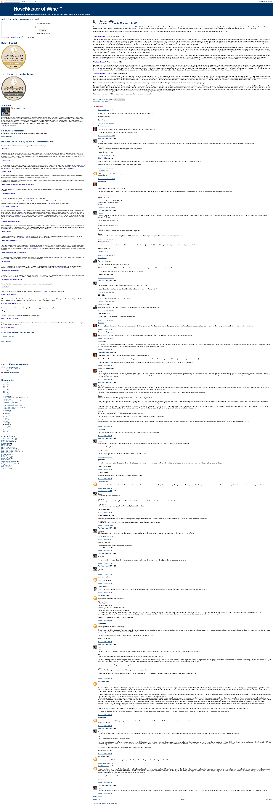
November (7, 410)
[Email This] (115, 100)
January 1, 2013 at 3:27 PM (105, 426)
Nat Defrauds (7, 399)
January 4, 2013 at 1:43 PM (105, 782)
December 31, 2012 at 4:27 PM (106, 301)
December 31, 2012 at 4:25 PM (106, 292)
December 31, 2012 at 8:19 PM (106, 320)
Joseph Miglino (103, 110)
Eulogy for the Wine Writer (11, 402)
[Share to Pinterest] (123, 100)
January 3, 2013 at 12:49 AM (105, 620)
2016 (5, 387)
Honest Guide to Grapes (8, 447)
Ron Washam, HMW (105, 138)
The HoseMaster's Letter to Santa (13, 405)
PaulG (100, 586)
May (6, 419)
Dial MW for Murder (7, 444)
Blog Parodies (5, 443)
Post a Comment (97, 796)
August (6, 415)
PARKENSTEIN (5, 458)
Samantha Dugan (104, 332)
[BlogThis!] (117, 100)
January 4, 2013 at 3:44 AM (105, 715)
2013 (5, 393)
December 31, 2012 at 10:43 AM (106, 155)
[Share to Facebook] (121, 100)
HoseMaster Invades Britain (9, 450)
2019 (5, 382)
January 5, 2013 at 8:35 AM (105, 793)
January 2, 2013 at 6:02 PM (105, 550)
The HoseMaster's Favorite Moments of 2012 (16, 397)
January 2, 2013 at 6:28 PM (105, 574)
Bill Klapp (101, 595)
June (6, 418)
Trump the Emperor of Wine (9, 464)
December (7, 396)
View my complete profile (8, 125)
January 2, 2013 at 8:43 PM (105, 592)
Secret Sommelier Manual (8, 461)
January (7, 426)
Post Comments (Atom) (109, 803)
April (5, 421)
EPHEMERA (5, 446)
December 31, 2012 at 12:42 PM (106, 239)
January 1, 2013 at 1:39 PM (105, 365)
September (8, 413)
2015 (5, 389)
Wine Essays (5, 466)
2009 (5, 431)
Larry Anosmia (5, 452)
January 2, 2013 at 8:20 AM (105, 488)
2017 (5, 386)
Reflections (4, 459)
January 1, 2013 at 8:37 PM (105, 478)
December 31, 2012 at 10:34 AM (106, 135)
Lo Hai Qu (4, 455)
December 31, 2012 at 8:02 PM (106, 310)
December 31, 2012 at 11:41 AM (106, 195)
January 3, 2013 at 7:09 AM (105, 642)
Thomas (101, 126)
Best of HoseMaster (7, 440)
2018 (5, 384)
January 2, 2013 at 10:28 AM (105, 525)
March (6, 423)
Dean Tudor (102, 258)
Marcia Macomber (104, 352)
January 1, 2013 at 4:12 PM (105, 436)
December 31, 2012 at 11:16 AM (106, 179)
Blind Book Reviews (7, 441)
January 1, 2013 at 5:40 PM (105, 469)
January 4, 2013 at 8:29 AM (105, 753)
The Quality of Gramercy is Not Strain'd (14, 407)
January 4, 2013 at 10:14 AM (105, 763)
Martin (100, 623)
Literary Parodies (6, 454)
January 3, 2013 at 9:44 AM (105, 678)
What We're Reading (9, 408)
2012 (5, 394)
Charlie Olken (103, 158)
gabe (100, 341)
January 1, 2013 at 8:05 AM (105, 329)
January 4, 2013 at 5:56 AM (105, 726)
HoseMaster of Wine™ (38, 9)
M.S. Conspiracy (6, 457)
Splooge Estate (5, 462)
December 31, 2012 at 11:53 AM (106, 207)
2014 (5, 391)
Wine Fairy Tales (6, 468)
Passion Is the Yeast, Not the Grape (13, 368)
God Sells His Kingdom (10, 404)
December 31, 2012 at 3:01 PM (106, 278)
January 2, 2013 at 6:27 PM (105, 563)
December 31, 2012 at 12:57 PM (106, 255)
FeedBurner (47, 33)
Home (182, 799)
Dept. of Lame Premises (103, 101)
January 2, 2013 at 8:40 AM (105, 512)
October (7, 411)
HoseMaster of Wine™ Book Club (11, 451)
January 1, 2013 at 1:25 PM (105, 349)
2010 (5, 429)
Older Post (268, 799)
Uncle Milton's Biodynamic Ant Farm (13, 401)
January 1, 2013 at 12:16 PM (105, 338)
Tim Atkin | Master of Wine (11, 372)
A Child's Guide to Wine (8, 439)
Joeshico (101, 472)
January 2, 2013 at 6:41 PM (105, 583)
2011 (5, 427)
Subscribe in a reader (8, 336)
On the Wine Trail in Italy (11, 367)
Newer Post (96, 799)
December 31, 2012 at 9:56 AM (106, 123)
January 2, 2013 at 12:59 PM (105, 539)
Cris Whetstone (103, 766)
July (6, 416)
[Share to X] (119, 100)
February (7, 424)
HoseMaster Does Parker (8, 448)
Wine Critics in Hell (6, 465)
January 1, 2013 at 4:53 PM (105, 457)
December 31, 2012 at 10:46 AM (106, 168)
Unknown (101, 171)
